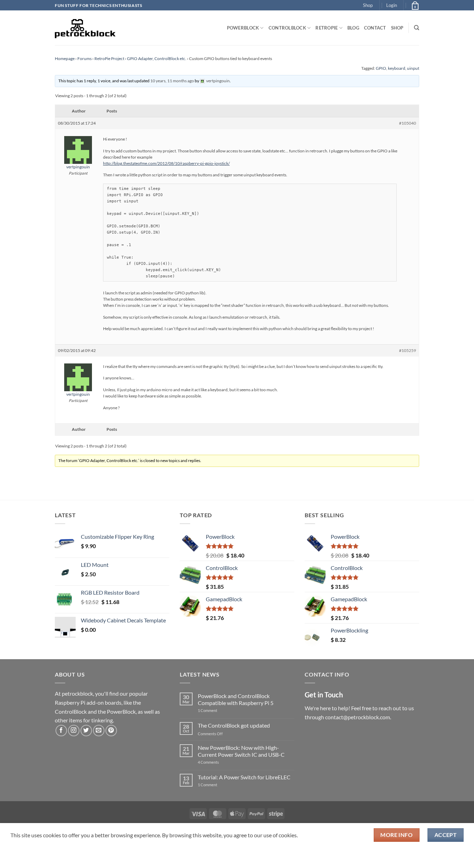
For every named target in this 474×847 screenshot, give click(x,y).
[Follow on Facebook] (61, 730)
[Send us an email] (98, 730)
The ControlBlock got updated (234, 725)
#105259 (407, 350)
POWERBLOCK (243, 28)
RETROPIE (326, 28)
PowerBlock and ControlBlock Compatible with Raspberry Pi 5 (235, 699)
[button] (391, 5)
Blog (353, 28)
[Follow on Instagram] (73, 730)
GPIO (381, 68)
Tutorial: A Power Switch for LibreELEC (244, 777)
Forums (84, 58)
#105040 (407, 123)
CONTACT (375, 28)
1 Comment (218, 710)
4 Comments (219, 762)
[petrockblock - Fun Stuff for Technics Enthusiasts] (85, 27)
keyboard (396, 68)
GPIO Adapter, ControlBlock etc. (156, 58)
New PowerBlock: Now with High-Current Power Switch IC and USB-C (241, 750)
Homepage (65, 58)
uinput (413, 68)
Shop (368, 5)
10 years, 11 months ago (172, 80)
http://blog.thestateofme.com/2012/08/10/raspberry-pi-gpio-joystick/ (166, 163)
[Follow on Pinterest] (111, 730)
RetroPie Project (109, 58)
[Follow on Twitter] (86, 730)
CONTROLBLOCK (287, 28)
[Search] (416, 27)
